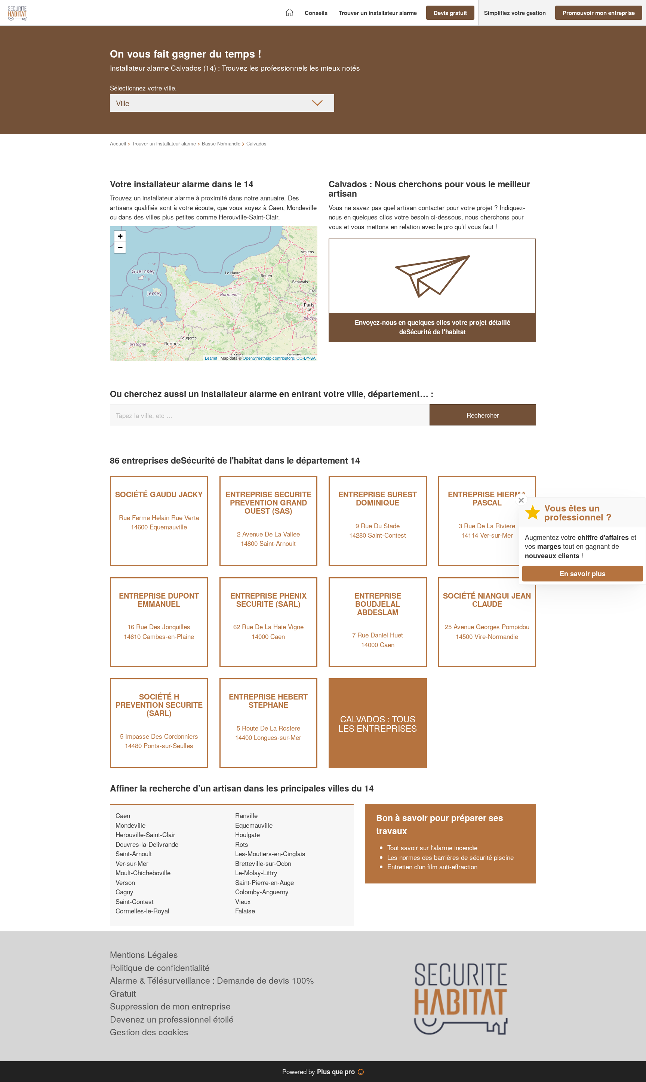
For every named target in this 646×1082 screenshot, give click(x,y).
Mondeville (130, 825)
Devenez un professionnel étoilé (172, 1019)
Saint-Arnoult (134, 853)
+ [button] (120, 236)
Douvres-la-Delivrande (147, 844)
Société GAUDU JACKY (159, 494)
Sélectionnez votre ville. (143, 87)
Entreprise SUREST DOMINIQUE (377, 498)
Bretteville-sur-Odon (263, 863)
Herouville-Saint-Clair (145, 834)
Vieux (243, 901)
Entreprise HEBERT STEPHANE (268, 700)
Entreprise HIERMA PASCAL (487, 498)
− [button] (120, 247)
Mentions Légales (144, 954)
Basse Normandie (221, 143)
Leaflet (211, 358)
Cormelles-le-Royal (142, 910)
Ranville (246, 815)
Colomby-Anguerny (262, 891)
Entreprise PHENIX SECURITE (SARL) (268, 599)
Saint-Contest (135, 901)
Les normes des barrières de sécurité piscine (450, 857)
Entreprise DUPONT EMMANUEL (159, 599)
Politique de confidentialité (160, 967)
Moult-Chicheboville (143, 872)
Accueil (118, 143)
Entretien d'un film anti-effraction (432, 866)
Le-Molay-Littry (256, 872)
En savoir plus (583, 573)
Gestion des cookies (149, 1032)
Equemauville (254, 825)
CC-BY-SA (306, 358)
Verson (125, 882)
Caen (123, 815)
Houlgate (247, 834)
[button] (316, 13)
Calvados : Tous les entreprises (377, 723)
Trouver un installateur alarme (164, 143)
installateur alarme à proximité (184, 197)
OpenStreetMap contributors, (269, 358)
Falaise (245, 910)
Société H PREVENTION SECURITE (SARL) (159, 704)
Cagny (124, 891)
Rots (241, 844)
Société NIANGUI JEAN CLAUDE (487, 599)
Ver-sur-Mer (132, 863)
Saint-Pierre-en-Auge (264, 882)
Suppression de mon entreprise (170, 1006)
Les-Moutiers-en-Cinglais (270, 853)
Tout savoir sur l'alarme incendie (432, 847)
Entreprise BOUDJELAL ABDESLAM (377, 603)
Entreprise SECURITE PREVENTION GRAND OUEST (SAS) (268, 502)
